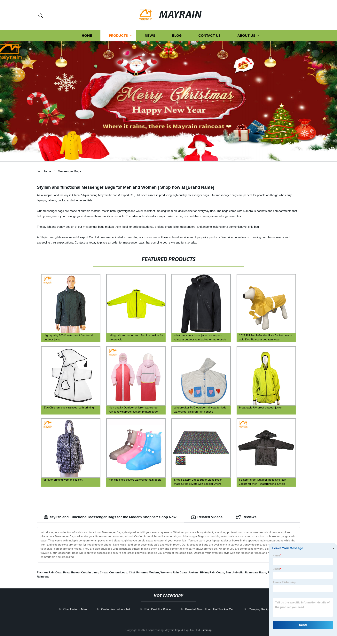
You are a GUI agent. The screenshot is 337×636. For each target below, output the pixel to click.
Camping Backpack (261, 609)
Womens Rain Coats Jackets (180, 572)
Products (118, 35)
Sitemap (206, 630)
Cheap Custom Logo (113, 572)
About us (246, 35)
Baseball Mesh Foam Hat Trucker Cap (209, 609)
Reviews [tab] (249, 517)
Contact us (209, 35)
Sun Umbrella (234, 572)
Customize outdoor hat (115, 609)
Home (87, 35)
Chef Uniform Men (75, 609)
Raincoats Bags (255, 572)
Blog (177, 35)
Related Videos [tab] (210, 517)
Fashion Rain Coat (49, 572)
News (150, 35)
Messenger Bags (69, 171)
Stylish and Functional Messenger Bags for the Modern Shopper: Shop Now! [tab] (113, 517)
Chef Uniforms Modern (144, 572)
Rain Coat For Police (157, 609)
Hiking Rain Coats (212, 572)
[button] (40, 16)
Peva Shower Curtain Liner (80, 572)
